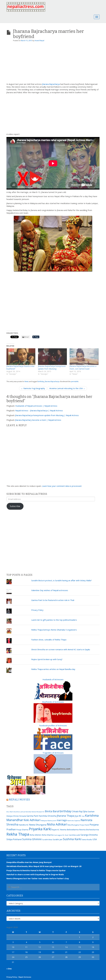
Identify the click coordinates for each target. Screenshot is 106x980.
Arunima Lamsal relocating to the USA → (67, 388)
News (27, 381)
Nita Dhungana (73, 825)
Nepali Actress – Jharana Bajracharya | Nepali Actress (39, 410)
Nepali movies (19, 799)
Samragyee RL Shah (61, 835)
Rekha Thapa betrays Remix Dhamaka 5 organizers (54, 629)
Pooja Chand (84, 825)
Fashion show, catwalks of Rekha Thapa (48, 639)
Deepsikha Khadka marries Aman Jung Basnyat (29, 862)
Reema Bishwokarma (89, 829)
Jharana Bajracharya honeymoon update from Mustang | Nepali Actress (47, 415)
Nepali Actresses (24, 977)
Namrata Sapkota (73, 820)
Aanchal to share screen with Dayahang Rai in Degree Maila (35, 874)
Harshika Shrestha (47, 815)
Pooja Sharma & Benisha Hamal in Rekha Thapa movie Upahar (36, 870)
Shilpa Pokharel (14, 839)
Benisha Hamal (31, 812)
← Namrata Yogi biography (33, 388)
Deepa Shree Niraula (16, 816)
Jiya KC (78, 815)
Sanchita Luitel (74, 835)
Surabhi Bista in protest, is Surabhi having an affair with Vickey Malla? (61, 580)
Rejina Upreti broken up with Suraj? (46, 659)
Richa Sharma (48, 835)
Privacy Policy (37, 610)
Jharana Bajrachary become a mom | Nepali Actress (38, 420)
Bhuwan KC (40, 812)
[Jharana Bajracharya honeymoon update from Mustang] (52, 356)
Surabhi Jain (57, 839)
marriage (62, 820)
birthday (41, 381)
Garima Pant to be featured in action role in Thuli (52, 600)
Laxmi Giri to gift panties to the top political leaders (54, 620)
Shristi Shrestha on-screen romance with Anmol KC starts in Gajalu (60, 649)
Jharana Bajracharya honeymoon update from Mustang (52, 367)
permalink (74, 381)
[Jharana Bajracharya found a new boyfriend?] (20, 356)
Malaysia (44, 820)
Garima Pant (32, 815)
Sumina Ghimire (32, 839)
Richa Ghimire (35, 835)
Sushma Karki (72, 839)
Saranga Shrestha (89, 834)
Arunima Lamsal (19, 812)
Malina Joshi (51, 820)
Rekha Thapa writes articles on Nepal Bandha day (53, 669)
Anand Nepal (39, 40)
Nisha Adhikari (57, 824)
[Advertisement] (53, 63)
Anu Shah (9, 812)
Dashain (91, 811)
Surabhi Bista (47, 839)
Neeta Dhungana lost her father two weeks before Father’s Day (37, 878)
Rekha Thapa (17, 834)
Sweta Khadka (87, 839)
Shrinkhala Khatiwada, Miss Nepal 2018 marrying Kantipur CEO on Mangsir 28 (43, 866)
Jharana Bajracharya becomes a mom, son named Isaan (83, 367)
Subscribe (15, 506)
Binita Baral (52, 811)
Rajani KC (56, 829)
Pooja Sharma (22, 829)
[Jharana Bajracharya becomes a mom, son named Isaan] (84, 356)
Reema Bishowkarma (69, 829)
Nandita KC (24, 824)
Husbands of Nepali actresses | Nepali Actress (36, 406)
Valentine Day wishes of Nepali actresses (49, 590)
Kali (83, 816)
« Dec (9, 968)
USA (95, 839)
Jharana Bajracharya (51, 84)
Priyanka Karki (40, 829)
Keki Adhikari (32, 820)
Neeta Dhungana (37, 824)
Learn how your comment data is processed (61, 486)
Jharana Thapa (65, 815)
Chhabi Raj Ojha (79, 811)
